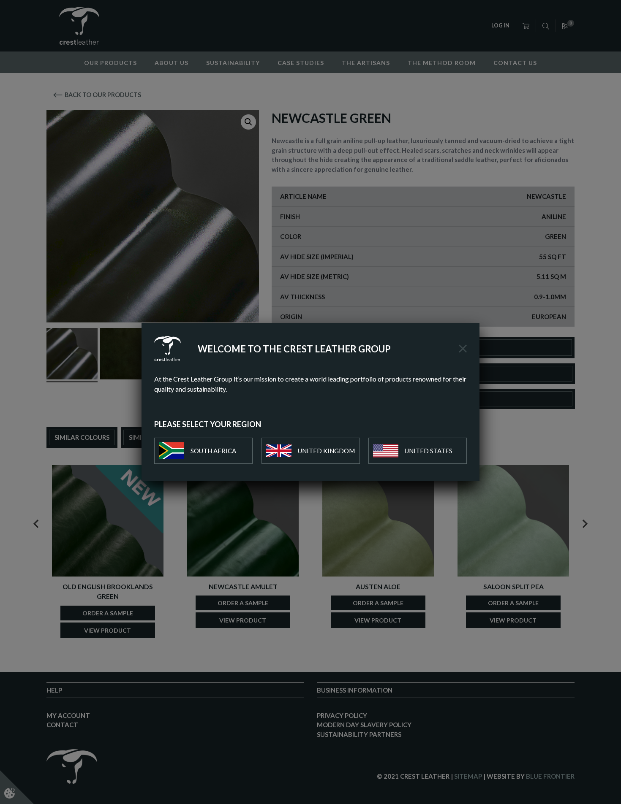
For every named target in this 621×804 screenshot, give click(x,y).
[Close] (463, 349)
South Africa (213, 451)
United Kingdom (326, 451)
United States (428, 451)
